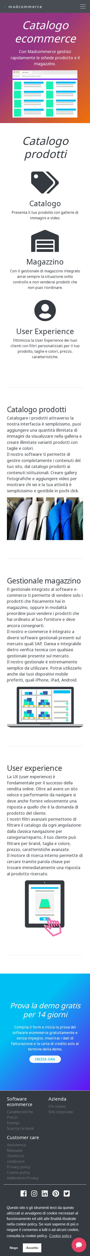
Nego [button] (14, 1248)
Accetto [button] (32, 1248)
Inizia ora (45, 1059)
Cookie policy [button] (60, 1236)
